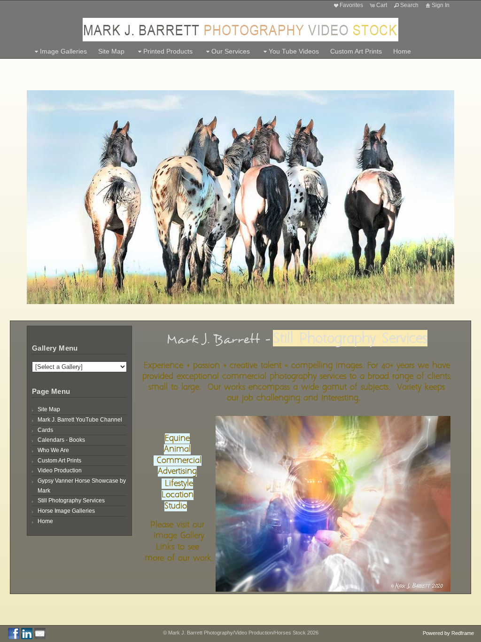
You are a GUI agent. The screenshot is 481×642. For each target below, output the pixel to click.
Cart (381, 5)
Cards (45, 430)
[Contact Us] (40, 633)
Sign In (441, 5)
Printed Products (168, 51)
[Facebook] (13, 633)
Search (409, 5)
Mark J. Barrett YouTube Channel (80, 420)
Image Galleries (63, 51)
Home (402, 51)
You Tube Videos (294, 51)
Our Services (230, 51)
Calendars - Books (61, 440)
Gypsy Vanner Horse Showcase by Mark (82, 485)
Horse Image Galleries (66, 511)
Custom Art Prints (356, 51)
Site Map (111, 51)
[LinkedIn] (26, 633)
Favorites (351, 5)
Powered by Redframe (448, 633)
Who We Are (53, 450)
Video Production (60, 470)
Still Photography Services (71, 500)
